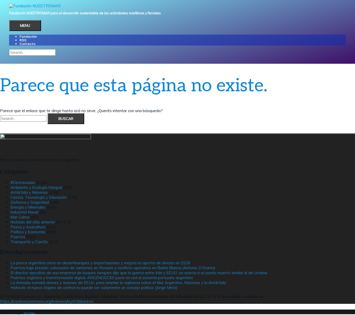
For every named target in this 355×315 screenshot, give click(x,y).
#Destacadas (22, 182)
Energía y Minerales (27, 207)
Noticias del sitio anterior (32, 222)
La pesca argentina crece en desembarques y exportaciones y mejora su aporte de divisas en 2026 (100, 262)
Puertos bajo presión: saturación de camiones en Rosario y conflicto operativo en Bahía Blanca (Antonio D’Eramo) (112, 267)
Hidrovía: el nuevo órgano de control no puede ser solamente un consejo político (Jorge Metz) (94, 287)
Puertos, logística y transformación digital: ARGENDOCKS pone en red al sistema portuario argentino (101, 277)
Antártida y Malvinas (29, 192)
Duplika (29, 313)
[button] (10, 57)
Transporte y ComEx (29, 241)
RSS (23, 40)
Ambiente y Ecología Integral (36, 187)
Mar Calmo (20, 217)
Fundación (28, 36)
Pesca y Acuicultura (27, 226)
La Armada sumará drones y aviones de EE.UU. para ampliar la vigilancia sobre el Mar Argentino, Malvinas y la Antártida (118, 282)
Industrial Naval (24, 212)
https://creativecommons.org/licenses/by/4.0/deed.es (47, 301)
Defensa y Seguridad (29, 202)
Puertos (17, 236)
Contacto (27, 43)
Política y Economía (27, 231)
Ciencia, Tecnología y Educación (38, 197)
